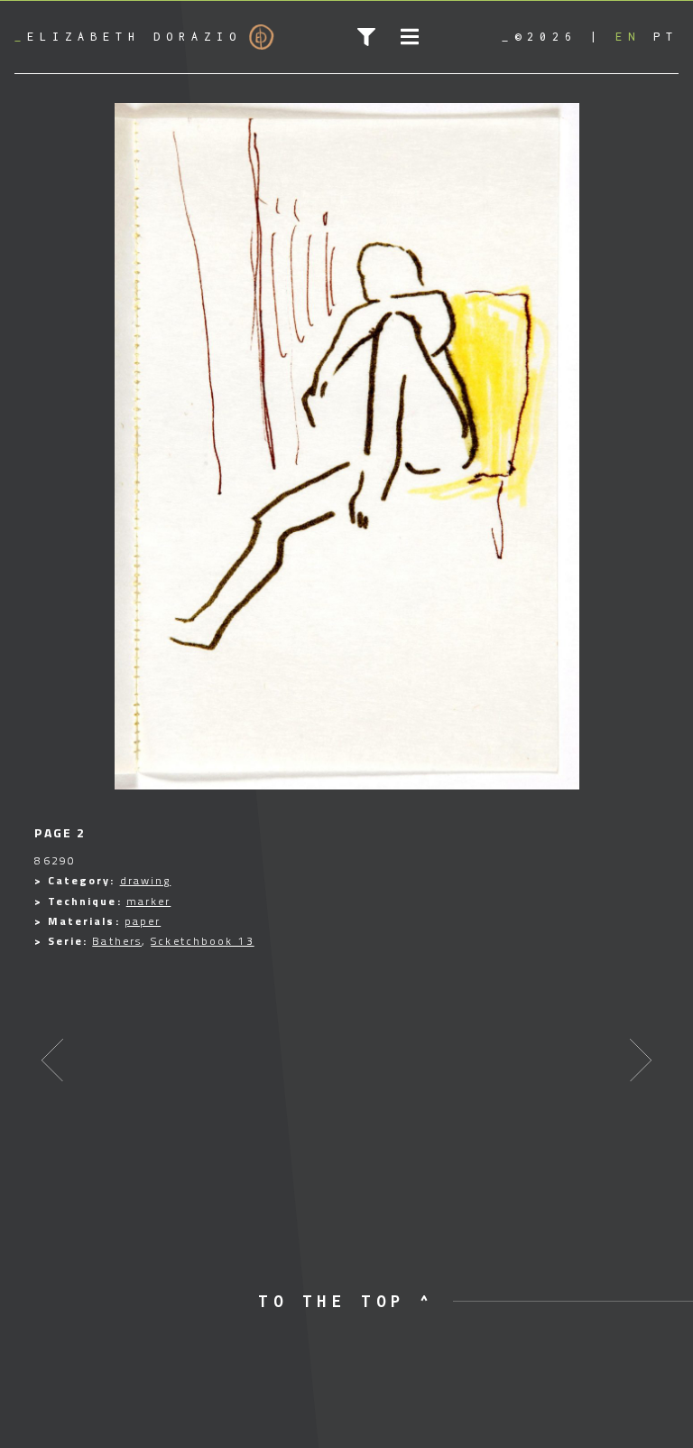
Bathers (117, 940)
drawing (145, 880)
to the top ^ (346, 1301)
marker (148, 901)
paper (143, 921)
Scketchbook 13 (202, 940)
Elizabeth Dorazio (128, 36)
